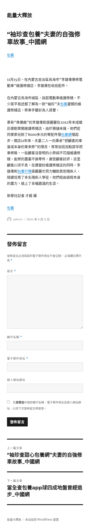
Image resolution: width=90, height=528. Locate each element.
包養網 (66, 134)
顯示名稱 (14, 337)
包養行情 (24, 171)
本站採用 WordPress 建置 (42, 519)
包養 (10, 55)
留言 (11, 271)
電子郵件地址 (17, 358)
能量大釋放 (19, 15)
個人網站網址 (16, 379)
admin (18, 219)
